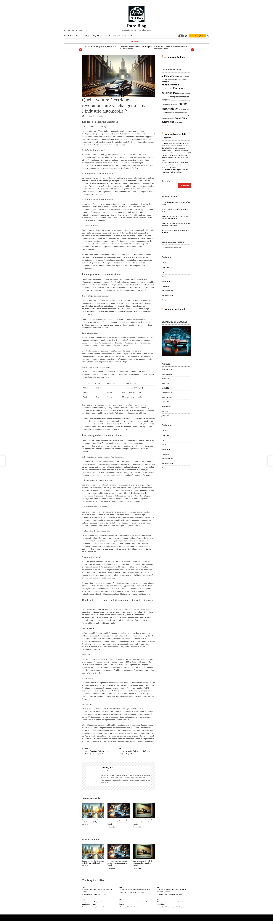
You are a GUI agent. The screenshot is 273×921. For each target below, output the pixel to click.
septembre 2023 (167, 406)
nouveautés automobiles (184, 100)
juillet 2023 (165, 416)
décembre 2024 (167, 369)
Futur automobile (167, 290)
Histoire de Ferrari (167, 295)
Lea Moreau (96, 894)
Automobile (116, 36)
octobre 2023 (166, 402)
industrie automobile (170, 85)
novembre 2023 (167, 397)
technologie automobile (181, 112)
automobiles (168, 76)
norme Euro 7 (174, 100)
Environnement (127, 36)
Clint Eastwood (178, 76)
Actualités (108, 36)
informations (182, 85)
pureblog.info (90, 116)
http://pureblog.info (106, 771)
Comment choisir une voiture (79, 36)
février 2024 (165, 383)
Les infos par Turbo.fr (174, 57)
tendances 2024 (166, 115)
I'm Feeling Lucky (198, 36)
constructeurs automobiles (174, 79)
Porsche (164, 104)
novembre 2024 (167, 374)
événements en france (180, 122)
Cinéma (164, 277)
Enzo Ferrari (185, 79)
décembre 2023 (167, 393)
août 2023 (165, 411)
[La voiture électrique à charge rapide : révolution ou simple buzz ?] (2, 461)
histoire (174, 82)
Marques (100, 36)
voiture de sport (186, 115)
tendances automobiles (176, 115)
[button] (80, 49)
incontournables (180, 82)
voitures (164, 118)
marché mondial (166, 97)
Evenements (165, 286)
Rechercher (166, 181)
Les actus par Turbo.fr (174, 309)
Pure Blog (136, 25)
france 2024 (167, 82)
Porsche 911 (169, 104)
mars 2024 (165, 379)
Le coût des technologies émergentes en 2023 (134, 889)
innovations (164, 89)
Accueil (66, 36)
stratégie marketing (169, 112)
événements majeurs (167, 125)
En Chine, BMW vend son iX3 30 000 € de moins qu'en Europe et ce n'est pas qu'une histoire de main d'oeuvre (175, 165)
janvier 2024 (166, 388)
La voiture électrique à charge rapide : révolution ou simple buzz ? (117, 822)
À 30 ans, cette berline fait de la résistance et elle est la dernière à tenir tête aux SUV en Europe (176, 157)
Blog (94, 36)
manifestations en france (183, 93)
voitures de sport (170, 118)
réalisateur (175, 104)
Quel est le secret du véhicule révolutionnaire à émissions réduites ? (142, 822)
